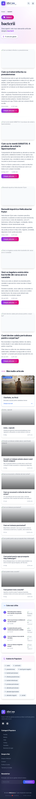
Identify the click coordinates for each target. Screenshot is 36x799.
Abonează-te (29, 782)
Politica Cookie (5, 764)
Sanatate (5, 745)
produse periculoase (13, 684)
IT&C (4, 740)
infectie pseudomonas (13, 677)
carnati (23, 695)
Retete (5, 737)
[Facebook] (3, 723)
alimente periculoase (13, 688)
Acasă (3, 11)
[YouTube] (7, 723)
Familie (5, 734)
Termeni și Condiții (6, 767)
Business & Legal (8, 748)
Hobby (5, 742)
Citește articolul (8, 110)
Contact (3, 761)
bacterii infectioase (12, 680)
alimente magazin (12, 695)
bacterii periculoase (12, 673)
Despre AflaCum (6, 758)
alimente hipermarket (13, 691)
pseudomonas (11, 669)
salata (8, 665)
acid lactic (18, 665)
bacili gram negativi (25, 669)
